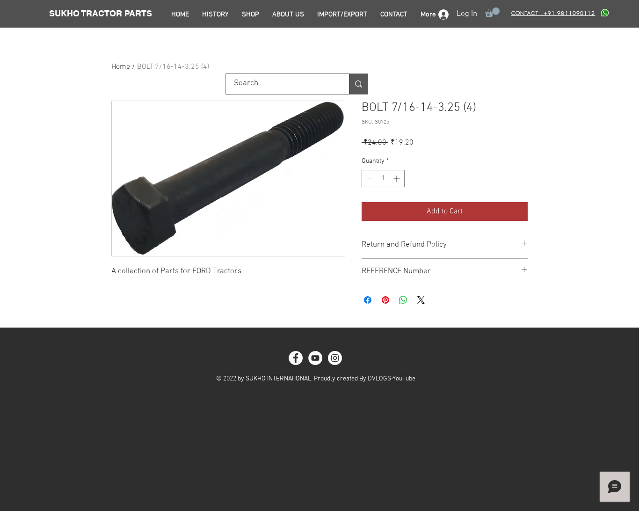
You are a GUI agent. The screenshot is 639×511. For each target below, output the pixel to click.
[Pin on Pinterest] (385, 300)
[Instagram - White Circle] (335, 358)
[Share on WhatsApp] (403, 300)
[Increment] (397, 178)
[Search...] (358, 84)
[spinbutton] (383, 178)
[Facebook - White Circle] (296, 358)
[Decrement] (369, 178)
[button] (492, 12)
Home (120, 67)
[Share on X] (421, 300)
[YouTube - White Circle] (315, 358)
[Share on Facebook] (367, 300)
